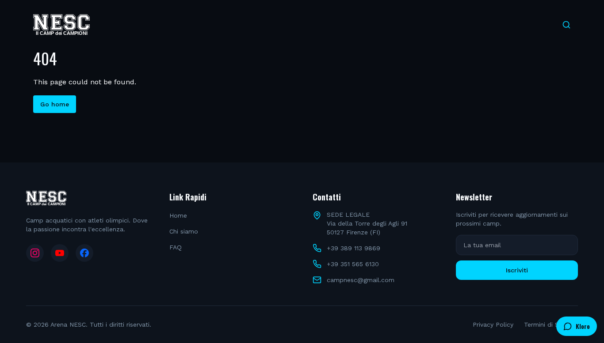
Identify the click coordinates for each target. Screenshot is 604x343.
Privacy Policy (493, 324)
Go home (54, 104)
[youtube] (60, 253)
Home (178, 215)
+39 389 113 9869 (353, 248)
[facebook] (84, 253)
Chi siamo (183, 231)
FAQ (175, 247)
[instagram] (35, 253)
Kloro (583, 326)
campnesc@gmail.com (360, 279)
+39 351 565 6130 (353, 264)
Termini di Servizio (551, 324)
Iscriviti (517, 270)
